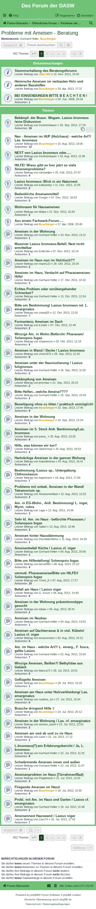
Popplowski (46, 778)
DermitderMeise (49, 539)
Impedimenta (47, 461)
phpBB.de (66, 899)
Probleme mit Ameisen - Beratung (39, 33)
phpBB (34, 894)
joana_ (43, 436)
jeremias (44, 382)
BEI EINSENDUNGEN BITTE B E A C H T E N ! (51, 96)
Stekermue (45, 448)
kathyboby (45, 184)
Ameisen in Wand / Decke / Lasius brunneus (50, 350)
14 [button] (74, 53)
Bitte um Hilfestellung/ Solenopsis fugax (47, 561)
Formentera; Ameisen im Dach (39, 322)
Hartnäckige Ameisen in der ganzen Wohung (50, 458)
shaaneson (46, 341)
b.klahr (43, 325)
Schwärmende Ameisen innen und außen (47, 762)
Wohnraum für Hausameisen (37, 207)
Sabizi (42, 526)
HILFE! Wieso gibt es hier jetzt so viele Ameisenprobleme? (45, 167)
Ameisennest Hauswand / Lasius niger (45, 816)
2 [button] (47, 53)
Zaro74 (43, 819)
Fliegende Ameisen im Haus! (37, 787)
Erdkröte (44, 251)
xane (42, 736)
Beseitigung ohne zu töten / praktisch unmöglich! (54, 404)
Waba (42, 211)
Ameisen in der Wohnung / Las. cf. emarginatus (52, 721)
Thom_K (44, 580)
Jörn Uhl (44, 74)
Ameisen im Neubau (31, 618)
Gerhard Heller (29, 38)
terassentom (47, 637)
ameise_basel (47, 724)
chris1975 (45, 353)
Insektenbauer (48, 125)
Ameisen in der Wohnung (35, 231)
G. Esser (44, 592)
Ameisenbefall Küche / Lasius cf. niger (45, 548)
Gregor (43, 197)
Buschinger (48, 38)
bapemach (45, 477)
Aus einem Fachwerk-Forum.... (39, 221)
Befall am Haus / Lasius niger (38, 589)
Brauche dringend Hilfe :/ (34, 708)
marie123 (44, 263)
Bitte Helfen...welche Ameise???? (41, 392)
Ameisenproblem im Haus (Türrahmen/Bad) (49, 775)
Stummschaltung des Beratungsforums (46, 71)
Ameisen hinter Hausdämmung (39, 536)
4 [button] (58, 53)
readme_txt (46, 699)
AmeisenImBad (48, 494)
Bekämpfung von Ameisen (35, 379)
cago (42, 510)
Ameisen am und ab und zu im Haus (43, 733)
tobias (42, 609)
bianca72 (44, 670)
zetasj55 (44, 312)
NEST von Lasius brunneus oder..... (43, 153)
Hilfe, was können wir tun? (36, 445)
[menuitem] (13, 15)
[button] (34, 54)
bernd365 (45, 564)
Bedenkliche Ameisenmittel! (37, 194)
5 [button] (64, 53)
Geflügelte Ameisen (30, 679)
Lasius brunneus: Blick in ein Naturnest (46, 181)
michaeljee (45, 172)
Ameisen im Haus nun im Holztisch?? (45, 260)
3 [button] (53, 53)
